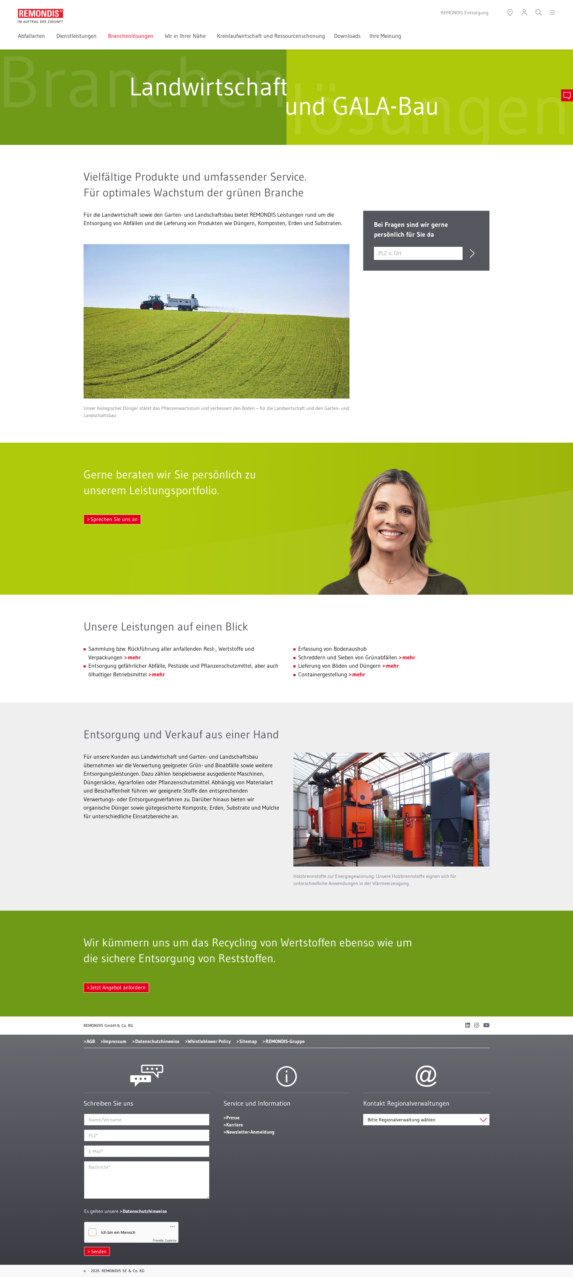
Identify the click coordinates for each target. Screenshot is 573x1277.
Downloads (347, 35)
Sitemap (248, 1041)
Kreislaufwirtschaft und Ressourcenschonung (271, 35)
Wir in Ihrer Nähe (186, 35)
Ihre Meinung (385, 35)
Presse (233, 1118)
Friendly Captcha (165, 1240)
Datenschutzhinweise (157, 1041)
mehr (134, 657)
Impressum (115, 1041)
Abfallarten (32, 35)
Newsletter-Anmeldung (250, 1132)
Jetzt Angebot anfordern (118, 987)
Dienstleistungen (77, 35)
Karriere (234, 1125)
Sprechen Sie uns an (114, 519)
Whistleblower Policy (209, 1041)
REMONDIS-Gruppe (285, 1041)
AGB (91, 1041)
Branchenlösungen (132, 35)
